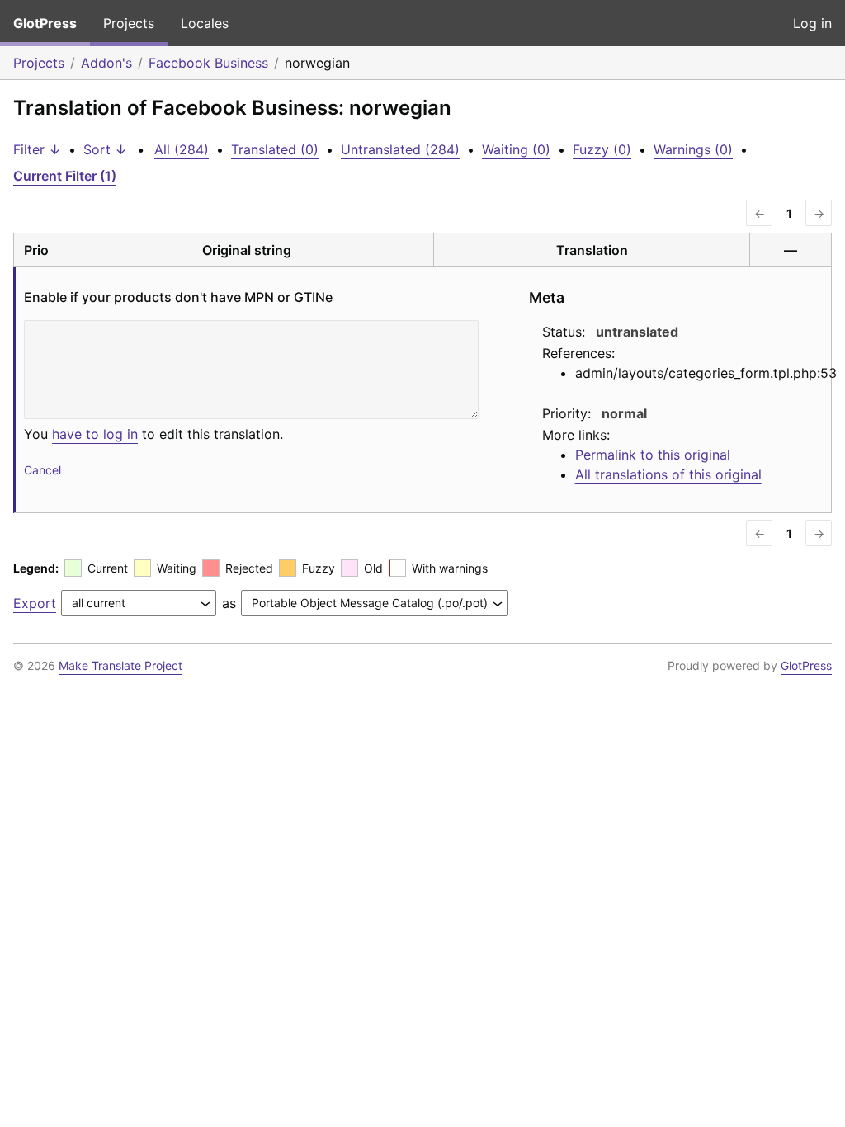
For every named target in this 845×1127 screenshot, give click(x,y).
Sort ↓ (105, 149)
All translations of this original (668, 474)
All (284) (181, 149)
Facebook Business (208, 62)
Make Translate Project (120, 665)
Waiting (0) (516, 149)
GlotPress (45, 23)
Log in (812, 23)
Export (34, 603)
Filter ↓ (37, 149)
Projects (128, 23)
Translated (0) (275, 149)
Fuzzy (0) (602, 149)
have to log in (95, 434)
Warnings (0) (693, 149)
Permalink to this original (652, 454)
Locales (205, 23)
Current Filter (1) (64, 175)
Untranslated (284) (400, 149)
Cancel (42, 470)
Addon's (106, 62)
